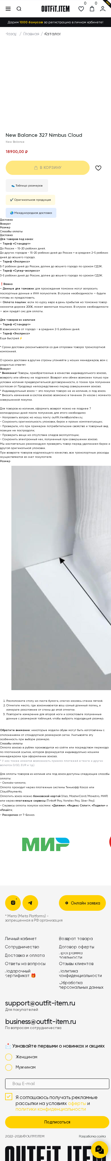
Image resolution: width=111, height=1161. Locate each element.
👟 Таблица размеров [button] (26, 185)
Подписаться (57, 1122)
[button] (82, 903)
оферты (77, 1103)
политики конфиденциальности (51, 1109)
